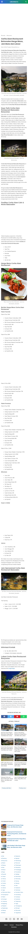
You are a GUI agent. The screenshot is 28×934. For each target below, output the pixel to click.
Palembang (18, 860)
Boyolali (4, 874)
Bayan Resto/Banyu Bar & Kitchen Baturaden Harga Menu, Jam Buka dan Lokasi (20, 749)
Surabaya (17, 896)
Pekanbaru (18, 867)
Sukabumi (17, 887)
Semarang (17, 878)
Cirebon (4, 883)
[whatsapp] (23, 716)
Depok (3, 885)
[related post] (7, 727)
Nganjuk (17, 858)
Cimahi (4, 881)
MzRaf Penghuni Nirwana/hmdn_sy (11, 47)
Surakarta (17, 899)
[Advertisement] (14, 19)
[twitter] (11, 716)
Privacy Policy (19, 925)
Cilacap (4, 878)
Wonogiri (17, 908)
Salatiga (17, 874)
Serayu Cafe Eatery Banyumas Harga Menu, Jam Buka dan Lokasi (20, 734)
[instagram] (10, 919)
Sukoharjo (17, 890)
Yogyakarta (18, 912)
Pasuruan (17, 862)
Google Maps (11, 668)
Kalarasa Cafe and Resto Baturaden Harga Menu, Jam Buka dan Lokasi (7, 779)
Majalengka (5, 908)
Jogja (3, 890)
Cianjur (4, 876)
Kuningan (4, 899)
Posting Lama (22, 788)
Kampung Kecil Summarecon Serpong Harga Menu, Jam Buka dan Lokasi (16, 833)
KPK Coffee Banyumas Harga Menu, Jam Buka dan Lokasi (7, 764)
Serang (17, 881)
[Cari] (26, 2)
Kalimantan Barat (6, 892)
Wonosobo (18, 910)
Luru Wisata (14, 2)
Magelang (4, 903)
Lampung (4, 901)
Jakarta (4, 887)
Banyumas (4, 860)
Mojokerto (17, 856)
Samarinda (18, 876)
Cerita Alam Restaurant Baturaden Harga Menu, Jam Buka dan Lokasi (7, 748)
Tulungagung (18, 905)
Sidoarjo (17, 883)
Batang (4, 865)
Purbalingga (18, 869)
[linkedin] (18, 919)
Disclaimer (14, 927)
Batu (3, 867)
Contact (12, 925)
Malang (4, 910)
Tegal (16, 903)
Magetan (4, 905)
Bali (3, 856)
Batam (3, 862)
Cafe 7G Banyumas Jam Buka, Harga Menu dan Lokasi (20, 779)
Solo (16, 885)
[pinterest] (17, 716)
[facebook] (4, 716)
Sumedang (18, 894)
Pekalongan (18, 865)
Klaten (3, 896)
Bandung (4, 858)
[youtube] (22, 919)
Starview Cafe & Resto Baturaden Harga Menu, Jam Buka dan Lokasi (7, 734)
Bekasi (3, 869)
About (5, 925)
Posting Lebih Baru (6, 788)
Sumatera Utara (19, 892)
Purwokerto (18, 872)
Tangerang (18, 901)
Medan (4, 912)
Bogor (3, 872)
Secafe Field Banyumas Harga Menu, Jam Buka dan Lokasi (20, 764)
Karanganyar (5, 894)
